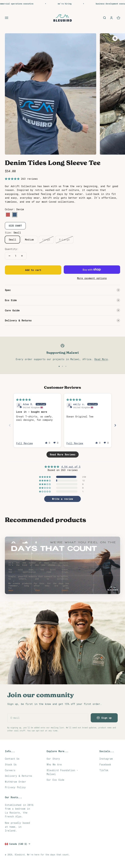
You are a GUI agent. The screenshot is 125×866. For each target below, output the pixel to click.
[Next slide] (115, 425)
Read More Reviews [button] (62, 454)
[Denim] (15, 215)
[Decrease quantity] (9, 255)
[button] (13, 178)
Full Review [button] (24, 443)
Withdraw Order (15, 781)
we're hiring (49, 3)
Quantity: (11, 249)
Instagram (106, 758)
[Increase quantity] (22, 255)
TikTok (103, 770)
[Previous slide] (9, 425)
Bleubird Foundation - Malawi (62, 772)
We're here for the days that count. (48, 854)
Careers (10, 770)
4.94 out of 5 (70, 466)
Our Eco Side (55, 779)
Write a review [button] (62, 498)
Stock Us (10, 764)
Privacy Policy (15, 787)
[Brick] (8, 215)
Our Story (53, 758)
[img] (23, 399)
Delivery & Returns (18, 775)
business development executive (97, 3)
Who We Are (54, 764)
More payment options (92, 278)
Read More (101, 359)
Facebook (105, 764)
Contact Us (12, 758)
